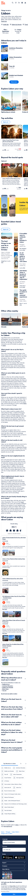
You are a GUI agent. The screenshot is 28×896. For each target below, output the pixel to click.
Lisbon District (15, 832)
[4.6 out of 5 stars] (14, 530)
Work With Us (5, 869)
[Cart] (19, 3)
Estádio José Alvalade (7, 687)
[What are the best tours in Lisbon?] (25, 700)
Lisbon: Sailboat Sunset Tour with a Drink (12, 578)
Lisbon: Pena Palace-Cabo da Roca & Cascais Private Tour (13, 621)
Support (4, 862)
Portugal (8, 832)
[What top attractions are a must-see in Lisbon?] (25, 678)
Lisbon (4, 345)
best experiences (8, 826)
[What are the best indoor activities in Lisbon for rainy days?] (25, 732)
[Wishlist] (15, 3)
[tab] (9, 764)
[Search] (12, 3)
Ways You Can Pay (7, 872)
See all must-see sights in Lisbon (9, 693)
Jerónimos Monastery (7, 686)
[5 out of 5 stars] (14, 541)
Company (4, 866)
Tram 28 (4, 690)
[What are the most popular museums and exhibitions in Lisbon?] (25, 750)
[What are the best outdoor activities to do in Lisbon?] (25, 723)
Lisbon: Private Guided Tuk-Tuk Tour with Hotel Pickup (14, 538)
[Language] (22, 3)
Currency (4, 846)
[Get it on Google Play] (7, 858)
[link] (14, 48)
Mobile (4, 854)
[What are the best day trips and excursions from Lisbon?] (25, 708)
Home (2, 832)
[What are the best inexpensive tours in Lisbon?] (25, 741)
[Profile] (25, 3)
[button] (14, 48)
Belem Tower (5, 689)
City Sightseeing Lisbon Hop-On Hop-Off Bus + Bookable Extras (13, 597)
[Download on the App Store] (19, 858)
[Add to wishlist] (20, 126)
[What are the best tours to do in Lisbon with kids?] (25, 715)
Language (4, 839)
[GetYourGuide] (3, 3)
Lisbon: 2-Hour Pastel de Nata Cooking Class (13, 559)
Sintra (24, 403)
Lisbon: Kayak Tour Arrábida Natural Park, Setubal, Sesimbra (13, 645)
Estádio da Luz (6, 684)
